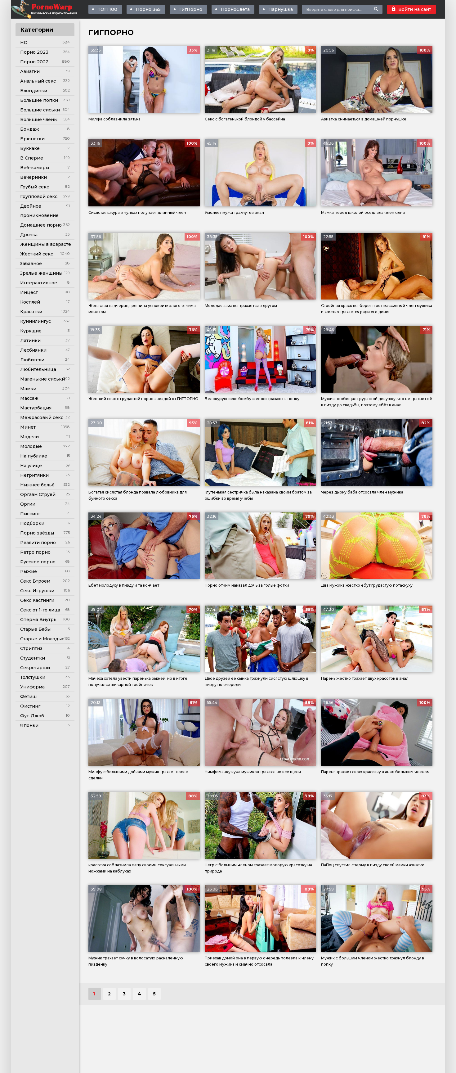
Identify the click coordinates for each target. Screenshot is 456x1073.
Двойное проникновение (39, 210)
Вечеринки (33, 177)
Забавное (31, 263)
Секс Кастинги (37, 600)
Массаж (29, 398)
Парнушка (280, 9)
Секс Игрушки (37, 590)
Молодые (31, 446)
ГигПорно (190, 9)
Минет (28, 427)
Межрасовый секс (41, 417)
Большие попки (39, 100)
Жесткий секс (36, 254)
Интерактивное (38, 283)
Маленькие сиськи (42, 379)
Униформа (32, 687)
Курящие (31, 331)
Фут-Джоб (32, 716)
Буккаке (30, 148)
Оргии (27, 504)
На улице (31, 465)
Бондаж (29, 129)
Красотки (31, 311)
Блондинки (33, 90)
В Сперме (31, 158)
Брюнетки (32, 139)
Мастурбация (35, 408)
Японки (29, 725)
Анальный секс (38, 81)
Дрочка (29, 234)
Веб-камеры (34, 167)
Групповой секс (38, 196)
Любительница (38, 369)
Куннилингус (35, 321)
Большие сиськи (40, 110)
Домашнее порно (41, 225)
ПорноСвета (235, 9)
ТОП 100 (107, 9)
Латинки (30, 340)
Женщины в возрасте (45, 244)
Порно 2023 (34, 52)
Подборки (32, 523)
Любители (32, 360)
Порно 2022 (34, 62)
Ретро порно (35, 552)
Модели (29, 437)
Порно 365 (148, 9)
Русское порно (38, 562)
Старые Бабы (35, 629)
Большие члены (38, 119)
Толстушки (32, 677)
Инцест (29, 292)
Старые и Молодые (42, 639)
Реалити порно (38, 542)
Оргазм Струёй (38, 494)
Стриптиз (31, 648)
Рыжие (28, 571)
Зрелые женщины (41, 273)
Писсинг (30, 513)
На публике (33, 456)
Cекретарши (35, 667)
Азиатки (30, 71)
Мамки (28, 388)
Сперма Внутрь (38, 619)
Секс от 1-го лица (40, 610)
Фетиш (28, 696)
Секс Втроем (35, 581)
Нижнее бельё (37, 485)
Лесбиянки (33, 350)
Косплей (30, 302)
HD (24, 42)
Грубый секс (34, 187)
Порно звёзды (37, 533)
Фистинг (30, 706)
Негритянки (34, 475)
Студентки (32, 658)
